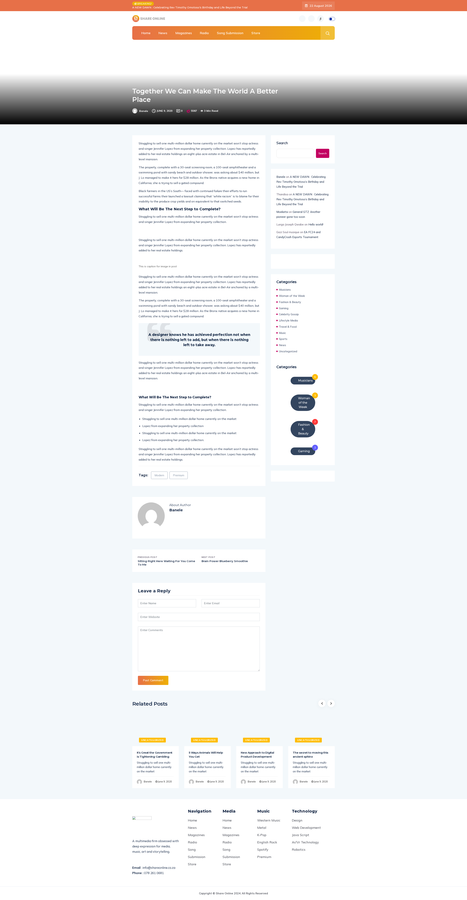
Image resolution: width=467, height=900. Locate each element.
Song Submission (230, 33)
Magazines (183, 33)
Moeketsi (282, 212)
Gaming (283, 308)
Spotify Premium (264, 853)
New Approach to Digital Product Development (257, 754)
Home (145, 33)
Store (255, 33)
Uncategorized (288, 351)
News (163, 33)
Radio (204, 33)
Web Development (306, 828)
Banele (143, 111)
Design (297, 820)
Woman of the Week (292, 296)
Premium (178, 475)
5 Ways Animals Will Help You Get (206, 754)
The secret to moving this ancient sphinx (310, 754)
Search (282, 143)
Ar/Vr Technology (305, 842)
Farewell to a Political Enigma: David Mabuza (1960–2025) (196, 7)
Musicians (285, 289)
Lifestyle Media (288, 320)
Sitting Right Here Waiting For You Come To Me (166, 562)
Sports (283, 339)
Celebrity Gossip (289, 314)
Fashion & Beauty (290, 302)
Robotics (298, 849)
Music (282, 333)
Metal (261, 828)
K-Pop (261, 835)
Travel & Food (288, 326)
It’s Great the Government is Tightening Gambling (154, 754)
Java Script (300, 835)
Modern (159, 475)
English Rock (267, 842)
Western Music (268, 820)
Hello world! (315, 224)
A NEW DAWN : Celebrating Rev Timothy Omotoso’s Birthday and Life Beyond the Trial (301, 181)
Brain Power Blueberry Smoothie (225, 561)
